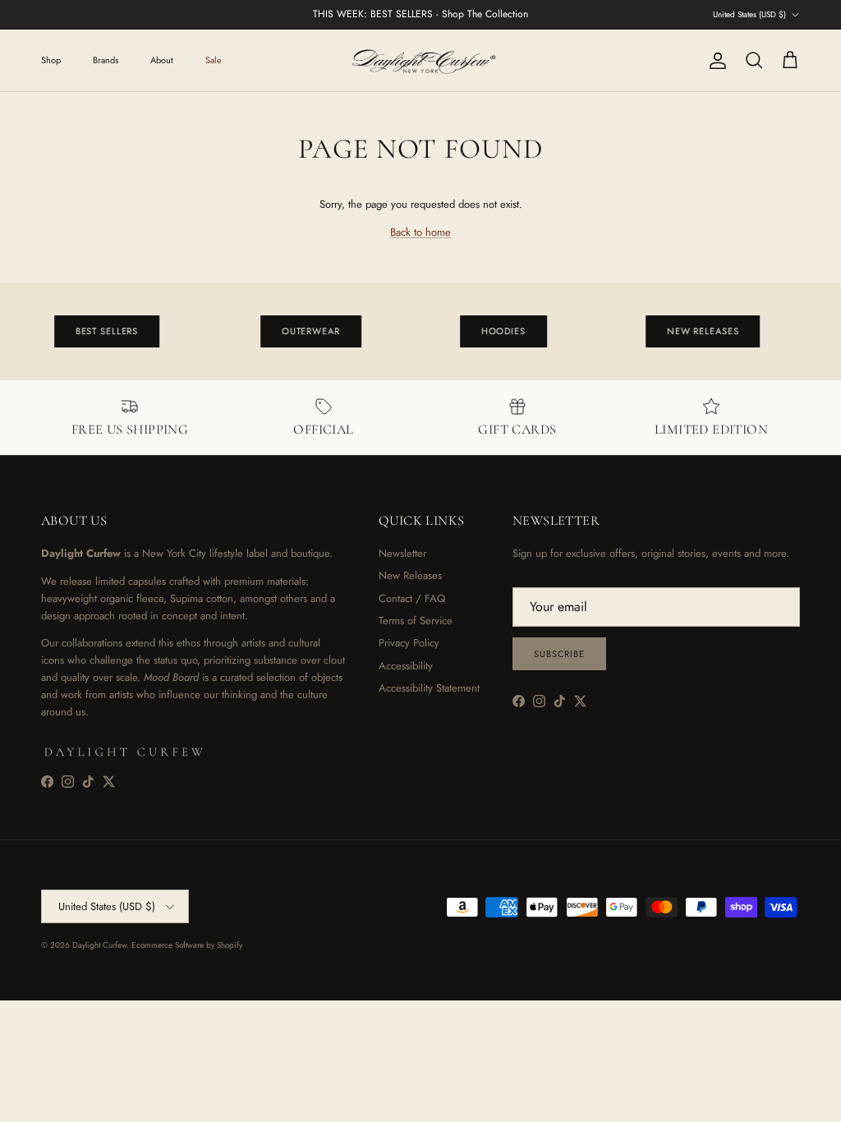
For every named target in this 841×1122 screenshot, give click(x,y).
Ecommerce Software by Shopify (186, 945)
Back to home (420, 232)
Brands (105, 60)
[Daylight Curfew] (420, 60)
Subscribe (559, 653)
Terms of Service (416, 620)
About (161, 60)
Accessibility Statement (429, 688)
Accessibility (406, 666)
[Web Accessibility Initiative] (6, 1103)
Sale (213, 60)
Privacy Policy (409, 643)
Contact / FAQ (412, 598)
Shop (51, 60)
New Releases (410, 575)
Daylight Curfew (99, 945)
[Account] (714, 61)
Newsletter (402, 553)
